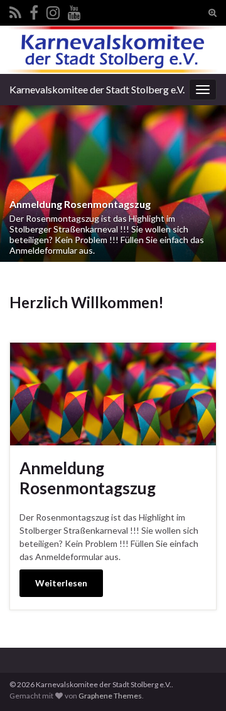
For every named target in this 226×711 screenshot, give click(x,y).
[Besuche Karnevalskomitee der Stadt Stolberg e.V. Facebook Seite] (34, 10)
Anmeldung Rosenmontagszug (80, 204)
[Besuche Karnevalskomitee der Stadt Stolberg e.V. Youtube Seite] (74, 10)
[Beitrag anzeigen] (113, 183)
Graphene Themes (110, 695)
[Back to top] (197, 682)
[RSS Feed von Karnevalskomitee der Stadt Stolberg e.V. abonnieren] (15, 10)
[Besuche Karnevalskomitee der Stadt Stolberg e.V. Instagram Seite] (53, 10)
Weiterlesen (61, 583)
